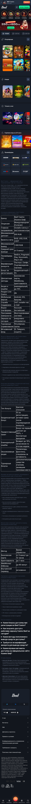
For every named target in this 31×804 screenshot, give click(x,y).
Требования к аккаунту (9, 747)
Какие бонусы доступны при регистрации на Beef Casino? (14, 624)
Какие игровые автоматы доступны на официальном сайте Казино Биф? (15, 650)
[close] (1, 2)
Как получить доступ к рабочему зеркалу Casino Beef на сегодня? (15, 631)
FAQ (3, 727)
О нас (4, 718)
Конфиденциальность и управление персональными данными (13, 742)
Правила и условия (8, 736)
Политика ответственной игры (11, 752)
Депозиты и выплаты (8, 732)
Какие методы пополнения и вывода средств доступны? (14, 638)
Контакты (5, 722)
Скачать (27, 2)
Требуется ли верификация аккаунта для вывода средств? (14, 644)
